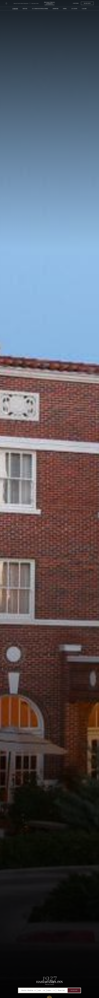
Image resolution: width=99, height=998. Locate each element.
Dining (65, 8)
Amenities (55, 8)
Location (74, 8)
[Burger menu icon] (6, 3)
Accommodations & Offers (40, 8)
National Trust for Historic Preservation (21, 3)
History (25, 8)
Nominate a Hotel (35, 3)
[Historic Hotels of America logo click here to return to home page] (49, 4)
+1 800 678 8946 (76, 3)
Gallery (84, 8)
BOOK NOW (87, 3)
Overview (15, 8)
